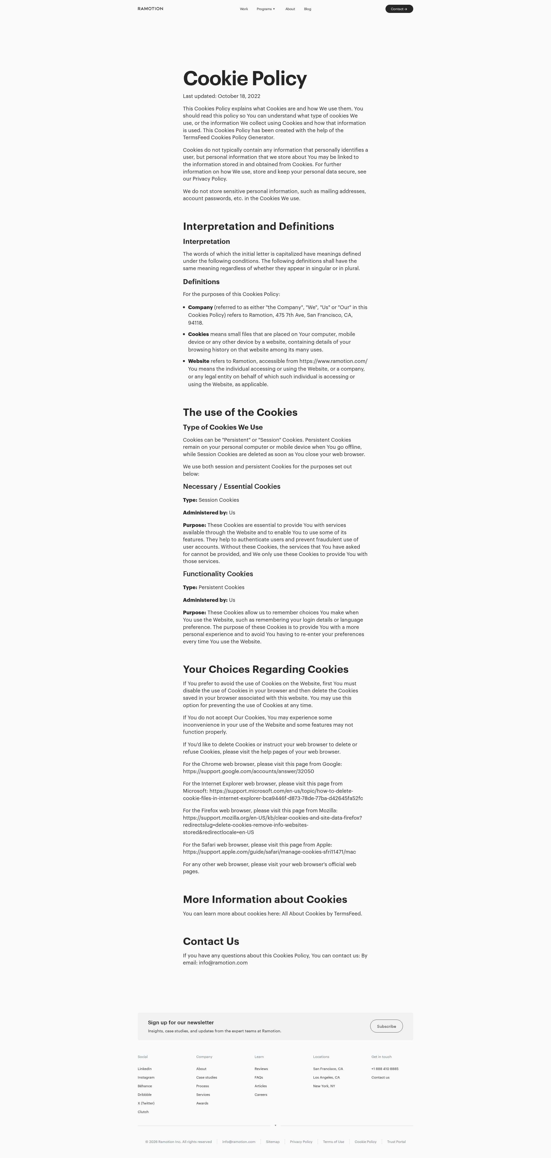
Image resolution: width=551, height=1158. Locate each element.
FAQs (259, 1077)
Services (203, 1094)
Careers (261, 1094)
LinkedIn (145, 1068)
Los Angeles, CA (326, 1077)
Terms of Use (333, 1141)
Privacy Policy (301, 1141)
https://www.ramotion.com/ (333, 360)
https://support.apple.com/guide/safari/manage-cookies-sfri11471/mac (269, 851)
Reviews (261, 1068)
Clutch (143, 1111)
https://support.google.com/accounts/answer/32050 (248, 771)
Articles (261, 1086)
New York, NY (324, 1086)
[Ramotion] (185, 9)
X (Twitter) (146, 1103)
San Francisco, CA (328, 1068)
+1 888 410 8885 (385, 1068)
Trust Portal (396, 1141)
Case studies (206, 1077)
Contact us (380, 1077)
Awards (202, 1103)
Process (202, 1086)
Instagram (146, 1077)
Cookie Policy (366, 1141)
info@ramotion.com (223, 962)
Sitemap (273, 1141)
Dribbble (145, 1094)
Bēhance (145, 1086)
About (201, 1068)
